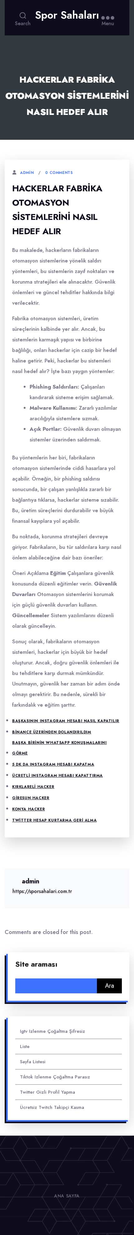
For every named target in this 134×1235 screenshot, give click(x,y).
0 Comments (59, 172)
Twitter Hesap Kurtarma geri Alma (54, 820)
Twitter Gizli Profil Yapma (47, 1092)
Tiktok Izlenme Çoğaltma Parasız (55, 1076)
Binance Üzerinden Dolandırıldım (51, 732)
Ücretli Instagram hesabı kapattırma (57, 775)
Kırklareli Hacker (33, 787)
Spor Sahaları (67, 15)
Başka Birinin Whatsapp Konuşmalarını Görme (59, 748)
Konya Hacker (28, 809)
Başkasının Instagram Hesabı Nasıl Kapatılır (65, 721)
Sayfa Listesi (32, 1061)
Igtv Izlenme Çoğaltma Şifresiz (52, 1031)
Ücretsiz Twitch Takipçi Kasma (52, 1107)
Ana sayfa (67, 1196)
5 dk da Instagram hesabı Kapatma (53, 764)
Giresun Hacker (30, 798)
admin (27, 172)
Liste (25, 1046)
